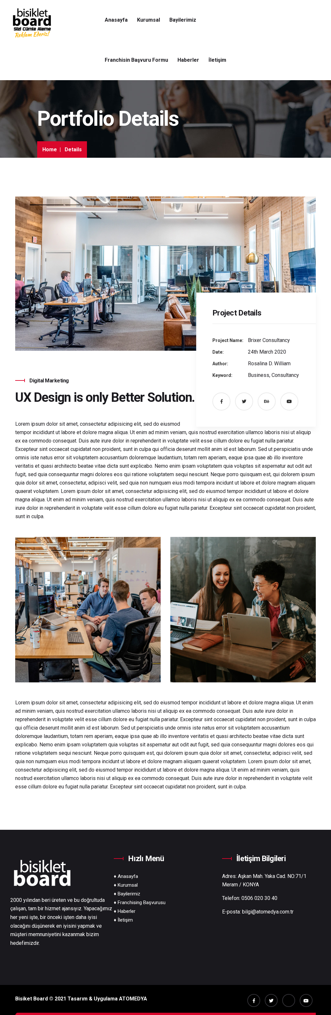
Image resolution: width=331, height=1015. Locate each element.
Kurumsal (148, 20)
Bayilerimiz (182, 20)
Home (49, 149)
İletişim (217, 60)
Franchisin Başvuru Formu (136, 60)
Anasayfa (116, 20)
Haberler (188, 60)
